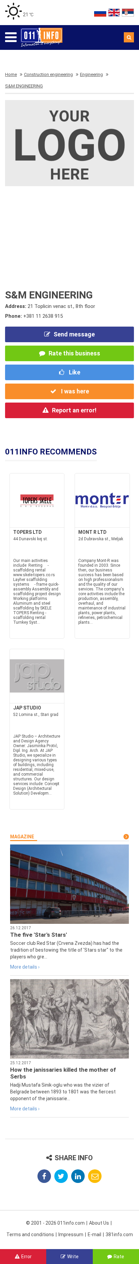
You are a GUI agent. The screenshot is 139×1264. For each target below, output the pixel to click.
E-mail (94, 1234)
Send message (74, 334)
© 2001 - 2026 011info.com (55, 1223)
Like (73, 372)
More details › (24, 967)
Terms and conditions (30, 1234)
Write (73, 1256)
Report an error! (74, 410)
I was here (74, 391)
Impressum (70, 1234)
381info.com (119, 1234)
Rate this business (74, 353)
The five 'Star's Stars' (38, 934)
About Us (99, 1223)
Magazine (22, 836)
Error (26, 1256)
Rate (119, 1256)
